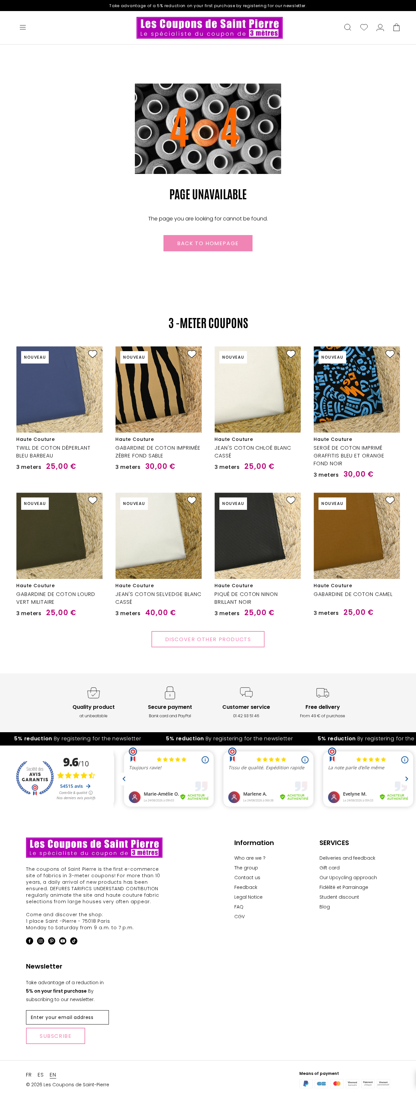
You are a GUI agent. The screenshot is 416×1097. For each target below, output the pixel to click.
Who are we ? (250, 858)
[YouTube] (62, 942)
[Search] (347, 28)
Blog (324, 907)
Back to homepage (208, 243)
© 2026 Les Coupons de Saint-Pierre (67, 1084)
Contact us (247, 877)
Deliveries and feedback (347, 858)
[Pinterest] (51, 942)
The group (246, 868)
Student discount (339, 897)
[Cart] (396, 28)
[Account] (380, 28)
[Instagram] (40, 942)
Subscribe (56, 1036)
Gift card (329, 868)
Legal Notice (248, 897)
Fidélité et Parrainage (343, 887)
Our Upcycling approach (348, 877)
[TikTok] (73, 942)
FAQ (238, 907)
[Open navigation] (22, 28)
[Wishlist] (364, 28)
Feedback (245, 887)
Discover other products (208, 639)
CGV (239, 916)
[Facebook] (29, 942)
